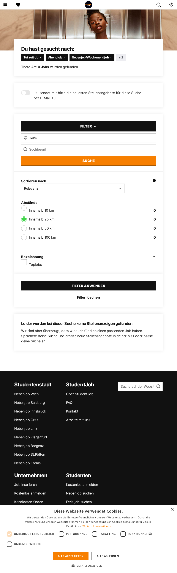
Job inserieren (25, 484)
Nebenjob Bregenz (29, 446)
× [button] (172, 509)
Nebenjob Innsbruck (30, 411)
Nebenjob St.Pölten (29, 454)
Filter (86, 126)
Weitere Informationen (96, 526)
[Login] (171, 4)
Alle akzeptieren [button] (71, 556)
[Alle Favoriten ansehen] (18, 4)
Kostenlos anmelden (30, 493)
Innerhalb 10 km (41, 210)
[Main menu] (5, 4)
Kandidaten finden (28, 502)
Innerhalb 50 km (42, 228)
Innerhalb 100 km (42, 237)
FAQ (69, 402)
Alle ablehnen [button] (108, 556)
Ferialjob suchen (79, 502)
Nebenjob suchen (80, 493)
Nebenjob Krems (27, 463)
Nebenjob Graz (26, 420)
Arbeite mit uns (78, 420)
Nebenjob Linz (25, 428)
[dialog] (88, 539)
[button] (89, 566)
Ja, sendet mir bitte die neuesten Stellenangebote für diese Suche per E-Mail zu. (87, 95)
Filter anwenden (88, 286)
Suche (88, 161)
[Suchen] (160, 4)
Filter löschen (88, 297)
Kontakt (72, 411)
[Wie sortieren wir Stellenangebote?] (154, 181)
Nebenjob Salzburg (29, 402)
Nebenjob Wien (26, 394)
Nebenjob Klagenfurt (30, 437)
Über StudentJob (79, 394)
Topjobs (35, 264)
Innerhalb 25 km (42, 219)
